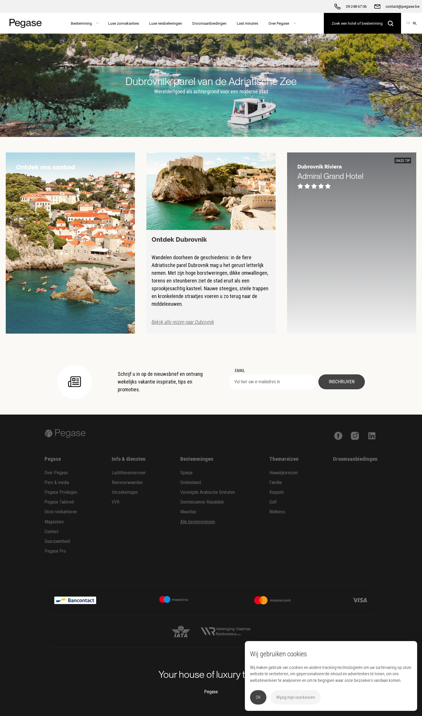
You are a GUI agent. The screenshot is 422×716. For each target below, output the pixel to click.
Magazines (54, 522)
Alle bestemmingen (197, 522)
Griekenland (190, 482)
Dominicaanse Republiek (202, 502)
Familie (275, 482)
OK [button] (258, 697)
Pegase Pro (55, 551)
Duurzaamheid (57, 541)
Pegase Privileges (60, 492)
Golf (273, 502)
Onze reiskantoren (60, 511)
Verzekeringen (125, 492)
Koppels (276, 492)
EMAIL (240, 370)
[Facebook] (338, 435)
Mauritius (188, 511)
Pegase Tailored (59, 502)
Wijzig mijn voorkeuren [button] (295, 697)
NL (415, 23)
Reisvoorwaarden (127, 482)
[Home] (23, 23)
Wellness (277, 511)
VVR (115, 502)
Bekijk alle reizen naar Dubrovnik (183, 322)
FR (408, 23)
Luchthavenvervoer (129, 472)
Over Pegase (56, 472)
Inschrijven (342, 381)
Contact (51, 531)
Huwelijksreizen (283, 472)
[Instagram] (355, 435)
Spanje (186, 472)
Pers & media (56, 482)
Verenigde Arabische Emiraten (207, 492)
